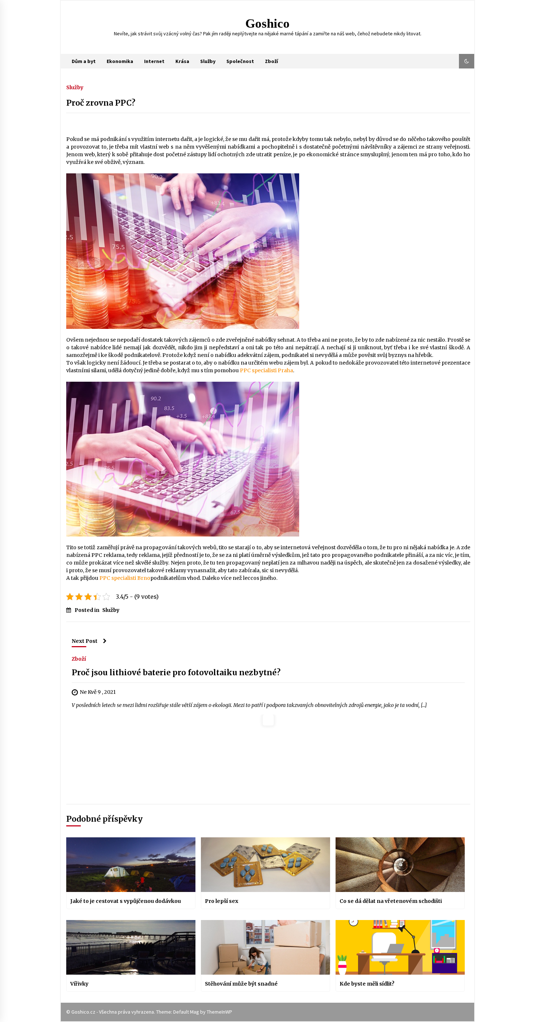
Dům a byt (84, 61)
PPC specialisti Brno (124, 578)
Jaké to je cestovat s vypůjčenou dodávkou (125, 901)
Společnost (240, 61)
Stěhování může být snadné (241, 983)
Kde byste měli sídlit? (367, 983)
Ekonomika (120, 61)
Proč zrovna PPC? (100, 103)
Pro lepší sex (221, 901)
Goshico (267, 23)
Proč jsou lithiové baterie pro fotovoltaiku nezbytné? (176, 672)
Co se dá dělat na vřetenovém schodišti (391, 901)
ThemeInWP (219, 1012)
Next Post (85, 641)
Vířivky (79, 983)
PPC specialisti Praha (266, 370)
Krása (182, 61)
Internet (154, 61)
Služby (207, 61)
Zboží (271, 61)
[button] (466, 61)
